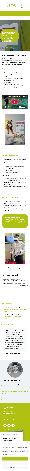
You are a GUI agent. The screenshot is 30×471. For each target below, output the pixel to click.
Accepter (15, 458)
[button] (27, 443)
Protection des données (9, 429)
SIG (16, 186)
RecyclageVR (23, 18)
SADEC (5, 180)
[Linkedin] (13, 425)
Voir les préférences (15, 467)
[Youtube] (9, 425)
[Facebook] (5, 425)
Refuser (15, 463)
